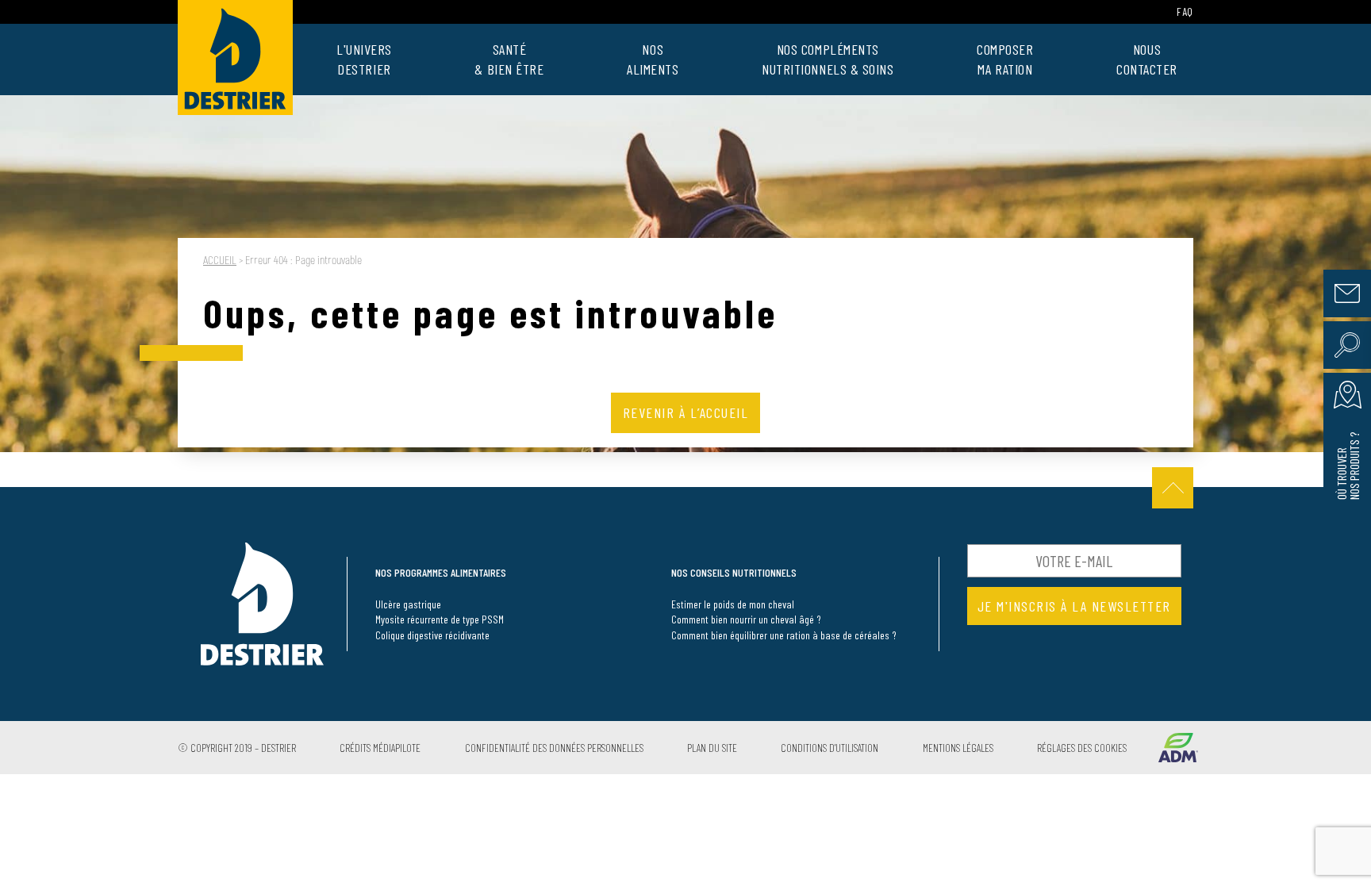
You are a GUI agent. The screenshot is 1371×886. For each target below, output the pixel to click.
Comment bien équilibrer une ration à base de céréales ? (784, 635)
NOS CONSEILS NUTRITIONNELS (734, 572)
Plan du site (712, 747)
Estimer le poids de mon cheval (732, 604)
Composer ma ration (1005, 59)
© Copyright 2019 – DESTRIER (237, 747)
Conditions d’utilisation (829, 747)
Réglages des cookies (1082, 747)
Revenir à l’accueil (686, 412)
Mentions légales (958, 747)
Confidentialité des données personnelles (554, 747)
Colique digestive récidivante (432, 635)
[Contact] (1347, 293)
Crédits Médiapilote (380, 747)
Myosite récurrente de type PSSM (439, 619)
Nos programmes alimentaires (440, 572)
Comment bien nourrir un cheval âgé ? (746, 619)
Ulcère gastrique (408, 604)
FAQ (1185, 11)
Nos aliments (652, 59)
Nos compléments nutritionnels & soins (828, 59)
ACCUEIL (219, 260)
